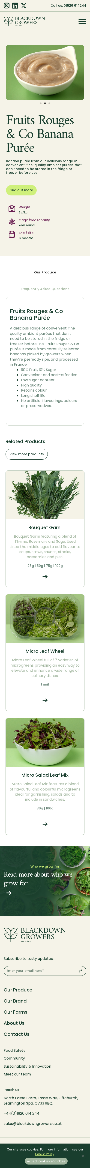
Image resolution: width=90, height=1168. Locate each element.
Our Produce (18, 990)
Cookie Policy (44, 1154)
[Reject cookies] (83, 1156)
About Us (14, 1023)
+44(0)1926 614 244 (22, 1113)
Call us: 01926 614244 (68, 5)
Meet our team (17, 1074)
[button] (41, 103)
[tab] (45, 272)
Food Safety (14, 1050)
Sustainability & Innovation (27, 1066)
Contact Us (17, 1034)
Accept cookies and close (46, 1161)
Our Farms (15, 1012)
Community (14, 1058)
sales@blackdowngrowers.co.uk (33, 1123)
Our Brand (15, 1001)
